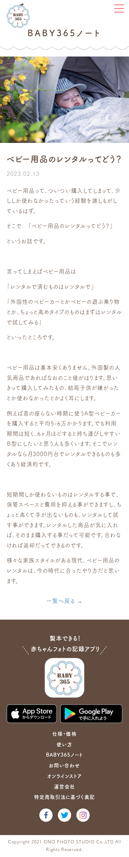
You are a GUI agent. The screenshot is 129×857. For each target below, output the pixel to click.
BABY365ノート (64, 754)
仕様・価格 (64, 733)
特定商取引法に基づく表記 (64, 797)
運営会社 (64, 786)
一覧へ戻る (60, 601)
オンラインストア (64, 776)
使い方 (64, 744)
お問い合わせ (64, 765)
